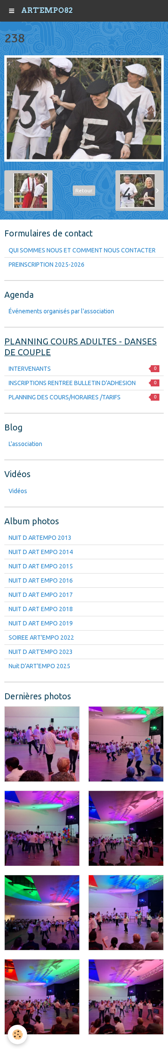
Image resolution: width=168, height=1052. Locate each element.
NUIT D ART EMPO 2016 (41, 580)
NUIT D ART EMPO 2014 (41, 551)
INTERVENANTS (82, 368)
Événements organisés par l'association (61, 311)
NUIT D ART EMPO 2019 (41, 623)
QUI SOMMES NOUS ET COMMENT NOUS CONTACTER (82, 250)
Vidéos (18, 491)
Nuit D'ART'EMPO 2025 (39, 666)
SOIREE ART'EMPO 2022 (41, 637)
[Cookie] (17, 1034)
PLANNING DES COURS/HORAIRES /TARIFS (82, 397)
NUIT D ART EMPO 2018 (41, 609)
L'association (25, 443)
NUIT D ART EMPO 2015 (41, 566)
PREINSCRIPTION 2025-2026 (46, 264)
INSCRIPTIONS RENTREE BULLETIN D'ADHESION (82, 382)
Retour (84, 190)
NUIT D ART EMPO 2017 (41, 594)
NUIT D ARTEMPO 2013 (40, 537)
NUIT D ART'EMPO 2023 (41, 651)
